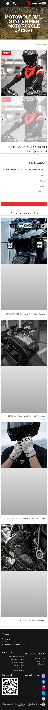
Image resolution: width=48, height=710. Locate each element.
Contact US (7, 675)
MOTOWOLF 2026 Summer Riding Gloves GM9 (26, 518)
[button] (14, 3)
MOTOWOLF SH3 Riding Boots (32, 621)
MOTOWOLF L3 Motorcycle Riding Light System (25, 314)
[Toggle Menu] (44, 3)
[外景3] (24, 73)
